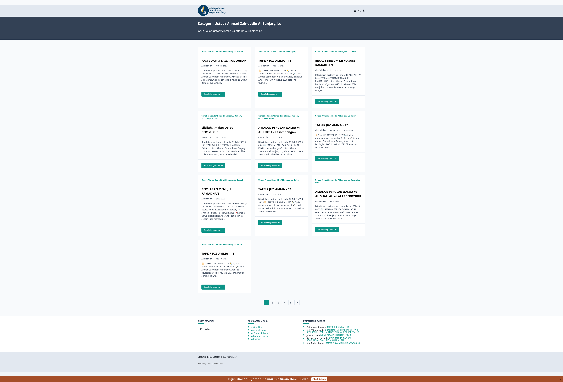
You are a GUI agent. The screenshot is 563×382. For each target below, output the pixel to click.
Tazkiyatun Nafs (212, 118)
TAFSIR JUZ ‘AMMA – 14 (274, 61)
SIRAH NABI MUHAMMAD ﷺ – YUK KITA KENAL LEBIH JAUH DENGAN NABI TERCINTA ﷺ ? (333, 331)
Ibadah (240, 51)
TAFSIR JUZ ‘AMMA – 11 (217, 253)
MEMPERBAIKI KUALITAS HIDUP (335, 335)
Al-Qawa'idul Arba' (260, 333)
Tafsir (260, 51)
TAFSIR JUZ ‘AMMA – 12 (331, 125)
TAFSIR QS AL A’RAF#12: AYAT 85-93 (343, 343)
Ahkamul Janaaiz (259, 330)
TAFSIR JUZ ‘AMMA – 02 (274, 189)
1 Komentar (348, 130)
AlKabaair (256, 339)
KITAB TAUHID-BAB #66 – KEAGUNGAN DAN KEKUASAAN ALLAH (330, 339)
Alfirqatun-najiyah (260, 336)
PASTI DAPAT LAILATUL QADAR (223, 61)
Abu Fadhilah (206, 66)
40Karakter (256, 327)
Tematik (204, 116)
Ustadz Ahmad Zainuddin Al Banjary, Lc (218, 51)
